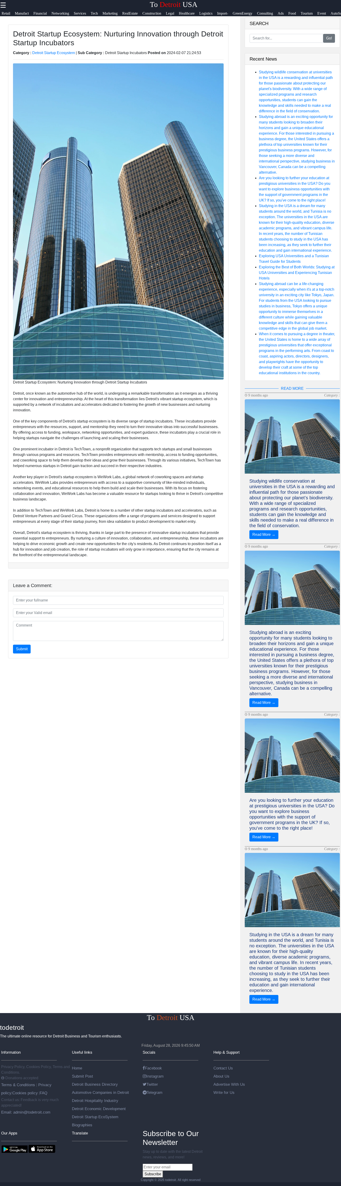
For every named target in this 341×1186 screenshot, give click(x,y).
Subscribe (153, 1174)
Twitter (152, 1084)
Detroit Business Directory (95, 1084)
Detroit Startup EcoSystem (95, 1117)
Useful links (82, 1052)
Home (77, 1068)
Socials (149, 1052)
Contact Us (223, 1068)
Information (11, 1052)
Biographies (82, 1125)
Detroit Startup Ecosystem (53, 53)
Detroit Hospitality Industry (95, 1100)
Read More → (263, 534)
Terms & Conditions (18, 1084)
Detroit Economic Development (99, 1108)
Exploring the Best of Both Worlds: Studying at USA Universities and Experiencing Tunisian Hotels (297, 272)
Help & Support (226, 1052)
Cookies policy (25, 1093)
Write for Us (224, 1092)
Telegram (154, 1092)
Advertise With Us (229, 1084)
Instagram (155, 1076)
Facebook (153, 1068)
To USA (173, 4)
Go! (329, 38)
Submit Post (82, 1076)
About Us (221, 1076)
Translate (80, 1133)
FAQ (43, 1093)
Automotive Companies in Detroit (100, 1092)
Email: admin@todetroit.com (25, 1112)
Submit (22, 649)
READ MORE (292, 388)
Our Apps (9, 1133)
